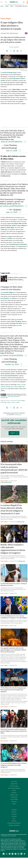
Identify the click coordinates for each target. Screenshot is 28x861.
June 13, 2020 (11, 150)
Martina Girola (14, 33)
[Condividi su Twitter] (10, 51)
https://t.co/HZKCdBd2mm (11, 141)
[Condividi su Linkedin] (14, 51)
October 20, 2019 (12, 364)
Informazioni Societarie (14, 823)
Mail (14, 818)
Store (7, 2)
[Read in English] (26, 33)
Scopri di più (18, 414)
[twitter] (6, 854)
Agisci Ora (14, 801)
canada (17, 402)
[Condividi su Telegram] (21, 51)
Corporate (14, 797)
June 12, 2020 (11, 212)
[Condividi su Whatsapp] (17, 51)
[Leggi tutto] (26, 441)
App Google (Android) (14, 788)
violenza (13, 402)
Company (14, 809)
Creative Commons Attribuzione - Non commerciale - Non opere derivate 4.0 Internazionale (13, 396)
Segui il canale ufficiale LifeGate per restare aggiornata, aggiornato (13, 386)
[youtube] (15, 854)
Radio (14, 790)
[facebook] (4, 854)
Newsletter (14, 784)
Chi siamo (14, 814)
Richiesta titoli (14, 795)
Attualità (14, 781)
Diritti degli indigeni (5, 402)
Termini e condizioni (14, 825)
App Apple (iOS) (14, 786)
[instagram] (18, 854)
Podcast (14, 792)
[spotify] (12, 854)
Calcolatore (14, 799)
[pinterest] (9, 854)
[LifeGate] (14, 2)
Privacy (14, 821)
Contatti (14, 812)
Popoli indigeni (6, 19)
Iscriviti (12, 433)
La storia (14, 816)
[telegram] (24, 854)
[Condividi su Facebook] (7, 51)
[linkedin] (21, 854)
